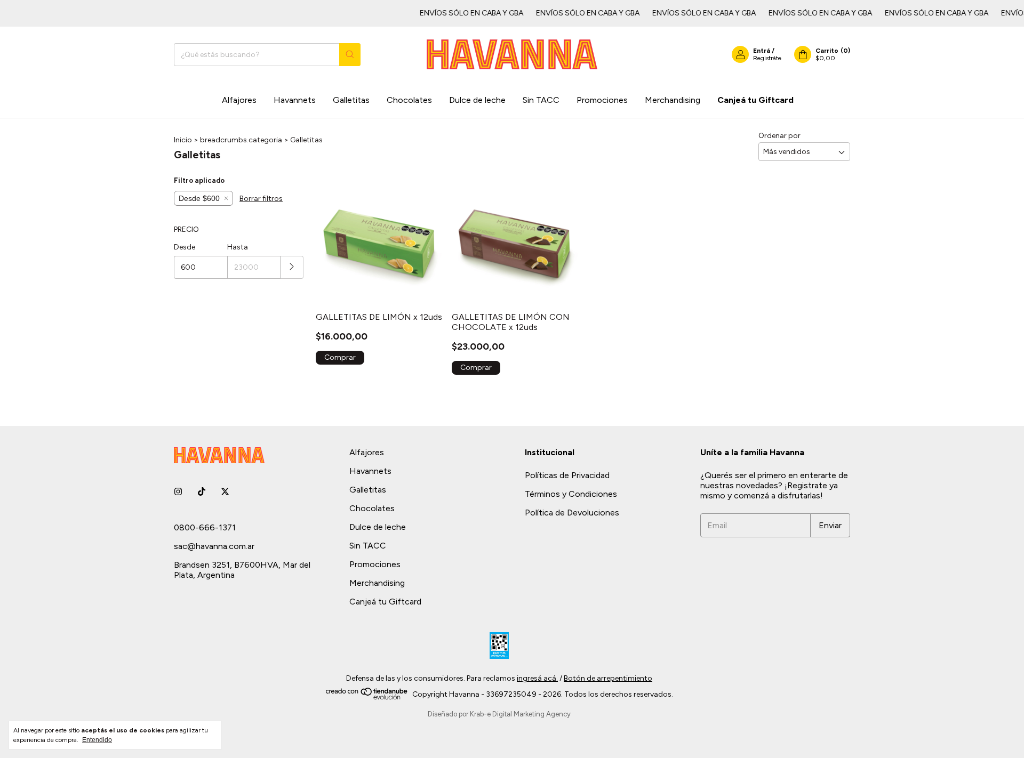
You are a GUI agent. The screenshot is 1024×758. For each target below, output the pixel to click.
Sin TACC (541, 100)
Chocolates (409, 100)
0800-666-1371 (205, 527)
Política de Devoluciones (572, 512)
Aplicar (292, 267)
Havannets (295, 100)
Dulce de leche (477, 100)
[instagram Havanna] (178, 492)
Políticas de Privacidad (567, 475)
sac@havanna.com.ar (214, 546)
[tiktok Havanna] (201, 492)
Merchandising (672, 100)
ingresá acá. (537, 678)
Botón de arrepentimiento (608, 678)
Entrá (761, 50)
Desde (184, 247)
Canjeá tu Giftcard (755, 100)
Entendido (97, 740)
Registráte (767, 58)
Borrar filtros (261, 198)
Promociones (602, 100)
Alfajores (239, 100)
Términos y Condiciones (571, 494)
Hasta (237, 247)
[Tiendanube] (367, 697)
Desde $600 (199, 198)
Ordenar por (779, 135)
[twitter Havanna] (225, 492)
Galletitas (351, 100)
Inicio (183, 139)
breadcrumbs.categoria (241, 139)
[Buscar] (350, 54)
